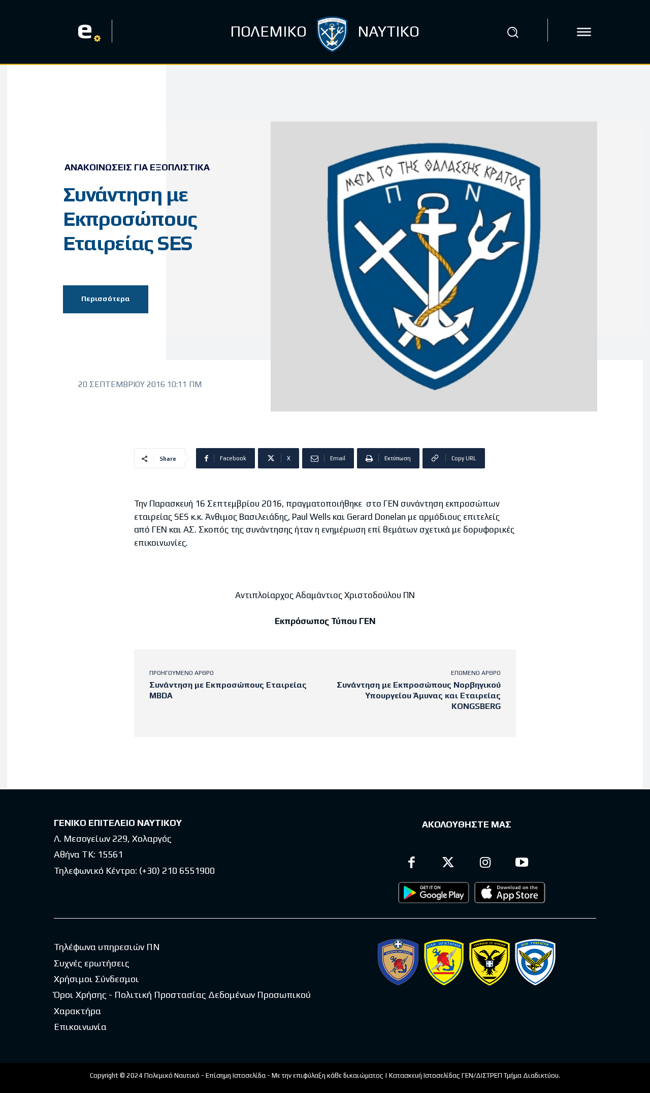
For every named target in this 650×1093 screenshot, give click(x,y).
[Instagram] (485, 864)
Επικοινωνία (80, 1026)
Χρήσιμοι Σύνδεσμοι (96, 978)
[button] (512, 32)
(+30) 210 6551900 (177, 870)
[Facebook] (412, 864)
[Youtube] (522, 864)
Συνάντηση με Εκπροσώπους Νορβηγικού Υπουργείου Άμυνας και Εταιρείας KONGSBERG (419, 695)
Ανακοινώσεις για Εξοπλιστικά (137, 167)
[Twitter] (449, 864)
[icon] (584, 32)
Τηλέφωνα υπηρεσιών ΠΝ (107, 946)
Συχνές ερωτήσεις (91, 963)
